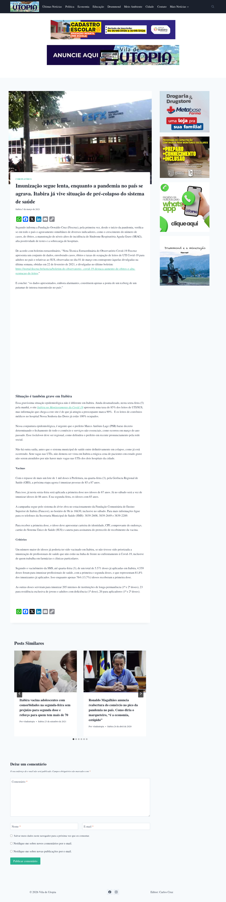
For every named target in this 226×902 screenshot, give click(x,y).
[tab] (73, 739)
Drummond (114, 6)
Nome (16, 826)
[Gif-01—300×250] (184, 111)
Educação (98, 6)
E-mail (89, 826)
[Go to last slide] (19, 693)
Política (69, 6)
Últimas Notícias (52, 6)
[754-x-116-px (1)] (113, 38)
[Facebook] (110, 892)
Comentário (20, 781)
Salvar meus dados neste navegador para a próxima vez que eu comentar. (52, 835)
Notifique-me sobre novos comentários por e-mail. (43, 843)
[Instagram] (116, 892)
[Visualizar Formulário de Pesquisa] (213, 7)
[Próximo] (140, 693)
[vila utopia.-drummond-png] (184, 261)
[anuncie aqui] (113, 64)
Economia (83, 6)
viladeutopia (29, 721)
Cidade (150, 6)
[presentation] (45, 671)
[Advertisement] (80, 318)
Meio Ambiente (133, 6)
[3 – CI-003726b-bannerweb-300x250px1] (184, 157)
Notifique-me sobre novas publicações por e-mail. (43, 851)
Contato (162, 6)
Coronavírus (24, 179)
